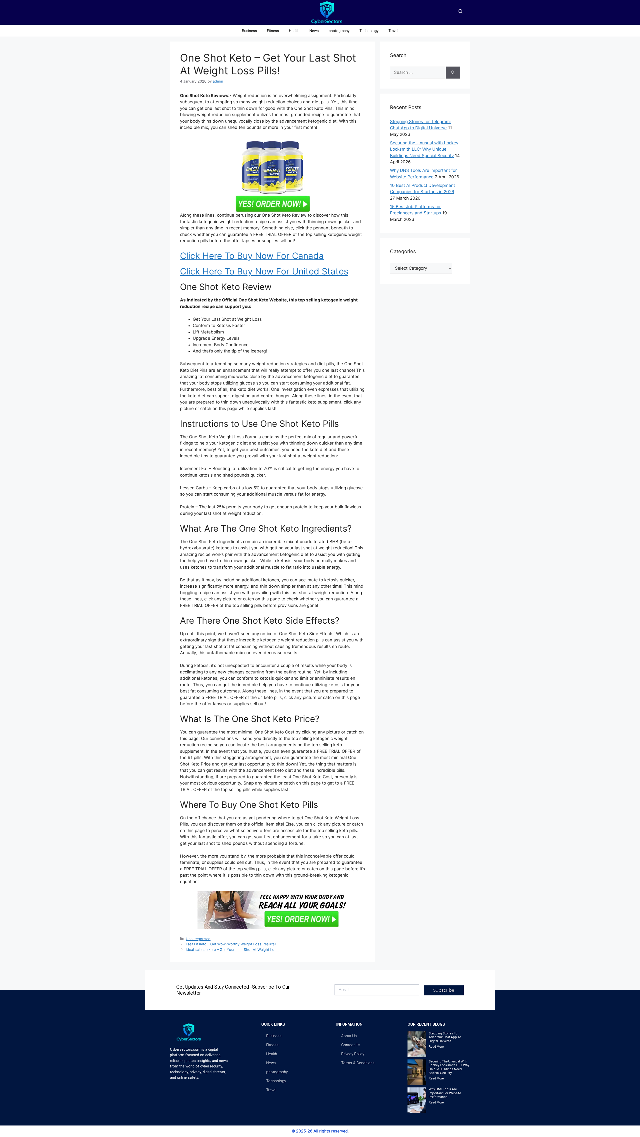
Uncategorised (198, 939)
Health (294, 31)
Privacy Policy (352, 1054)
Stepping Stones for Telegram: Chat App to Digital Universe (445, 1037)
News (314, 31)
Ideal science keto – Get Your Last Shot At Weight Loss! (233, 949)
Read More (436, 1046)
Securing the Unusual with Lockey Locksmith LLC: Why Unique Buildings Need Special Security (424, 149)
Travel (393, 31)
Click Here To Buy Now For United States (264, 271)
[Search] (453, 73)
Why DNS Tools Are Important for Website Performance (445, 1093)
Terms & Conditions (357, 1063)
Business (249, 31)
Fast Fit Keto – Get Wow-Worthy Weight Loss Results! (231, 944)
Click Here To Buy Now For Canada (252, 255)
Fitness (273, 31)
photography (339, 31)
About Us (349, 1036)
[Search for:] (418, 73)
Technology (369, 31)
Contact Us (350, 1045)
